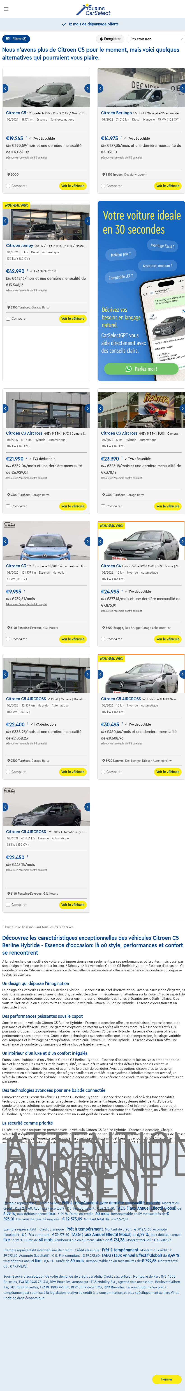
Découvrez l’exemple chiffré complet (26, 157)
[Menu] (6, 8)
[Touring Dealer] (93, 9)
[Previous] (5, 88)
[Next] (87, 88)
